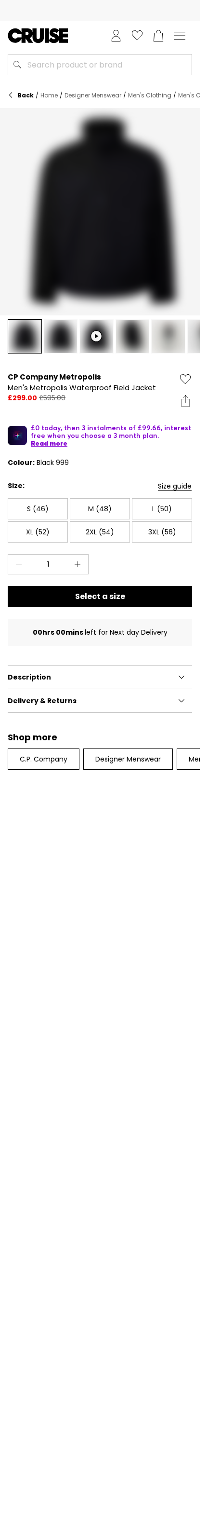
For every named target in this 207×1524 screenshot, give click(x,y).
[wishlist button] (137, 35)
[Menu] (179, 35)
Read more (49, 443)
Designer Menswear (93, 95)
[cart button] (158, 35)
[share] (185, 400)
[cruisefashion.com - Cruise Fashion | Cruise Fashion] (38, 35)
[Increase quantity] (79, 564)
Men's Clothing (149, 95)
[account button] (116, 35)
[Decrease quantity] (17, 564)
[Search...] (17, 64)
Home (49, 95)
